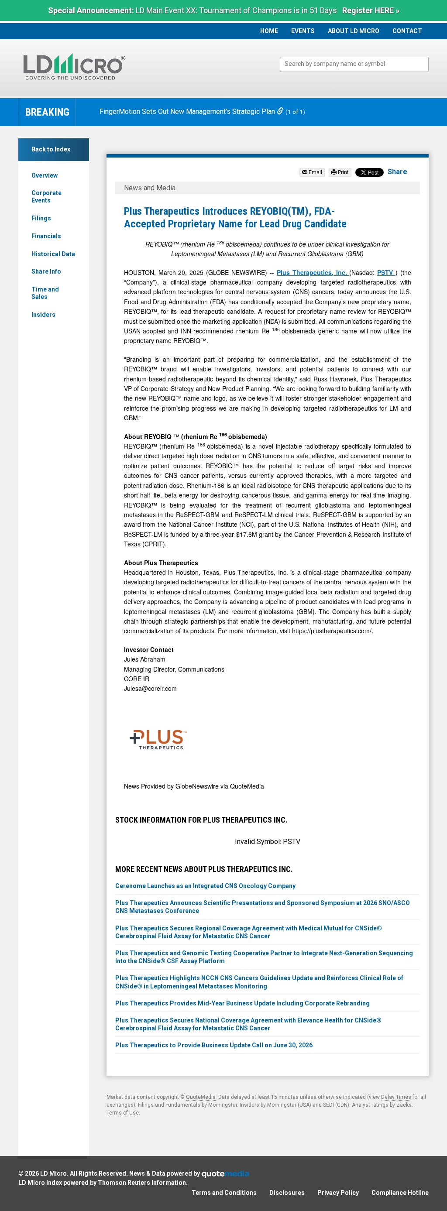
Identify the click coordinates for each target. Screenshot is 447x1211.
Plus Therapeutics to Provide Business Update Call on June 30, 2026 (214, 1045)
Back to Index (50, 149)
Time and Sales (45, 293)
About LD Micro (353, 30)
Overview (44, 175)
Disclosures (287, 1192)
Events (303, 30)
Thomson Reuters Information (142, 1182)
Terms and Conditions (224, 1192)
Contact (407, 30)
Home (269, 30)
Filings (41, 218)
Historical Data (53, 253)
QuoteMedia (201, 1097)
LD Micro (53, 1173)
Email (314, 172)
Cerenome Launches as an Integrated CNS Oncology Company (205, 885)
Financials (46, 236)
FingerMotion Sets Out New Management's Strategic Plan (188, 111)
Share (397, 172)
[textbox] (359, 64)
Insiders (43, 314)
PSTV (386, 272)
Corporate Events (46, 196)
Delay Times (396, 1097)
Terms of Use (123, 1113)
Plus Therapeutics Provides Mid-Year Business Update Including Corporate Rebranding (242, 1003)
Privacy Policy (338, 1192)
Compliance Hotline (400, 1192)
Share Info (46, 271)
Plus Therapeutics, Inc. (313, 272)
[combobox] (354, 64)
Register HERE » (370, 10)
